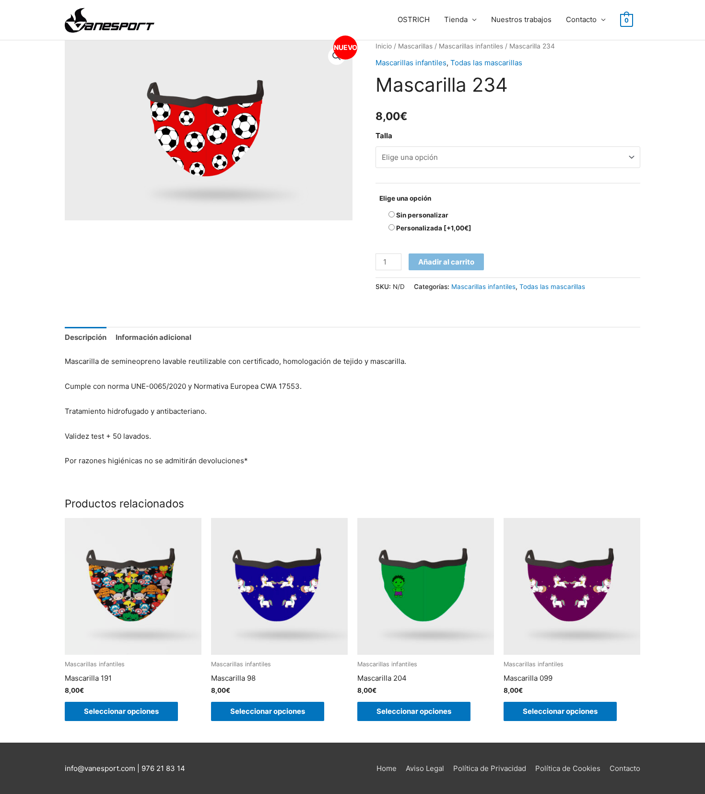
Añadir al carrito (446, 261)
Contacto (581, 19)
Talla (384, 135)
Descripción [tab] (85, 337)
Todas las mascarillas (486, 62)
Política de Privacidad (489, 768)
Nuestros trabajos (521, 19)
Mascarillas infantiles (471, 46)
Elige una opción (405, 198)
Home (386, 768)
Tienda (456, 19)
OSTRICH (414, 19)
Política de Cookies (567, 768)
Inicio (384, 46)
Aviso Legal (425, 768)
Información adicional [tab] (153, 337)
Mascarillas (415, 46)
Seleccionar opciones (121, 711)
